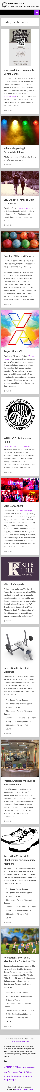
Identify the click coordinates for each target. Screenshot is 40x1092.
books (20, 1067)
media (30, 1072)
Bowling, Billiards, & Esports (19, 256)
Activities (9, 110)
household (15, 1072)
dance (25, 1067)
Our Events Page (25, 510)
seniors (16, 1076)
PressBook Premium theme (24, 1089)
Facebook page (10, 96)
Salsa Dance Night (13, 505)
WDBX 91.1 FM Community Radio (17, 446)
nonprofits (8, 1076)
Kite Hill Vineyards (14, 584)
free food (8, 1072)
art (4, 1067)
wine (15, 1080)
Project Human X (13, 351)
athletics (11, 1067)
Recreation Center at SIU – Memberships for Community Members (19, 860)
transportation (21, 1076)
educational (31, 1067)
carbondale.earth (16, 3)
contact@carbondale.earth (20, 1041)
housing (24, 1072)
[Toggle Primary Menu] (36, 12)
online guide (23, 208)
